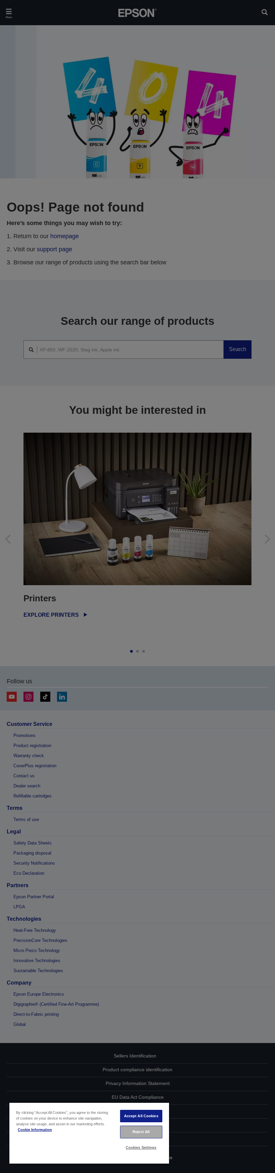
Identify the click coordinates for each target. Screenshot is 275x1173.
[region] (89, 1133)
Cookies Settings (141, 1147)
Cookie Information (35, 1130)
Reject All (141, 1132)
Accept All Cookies (141, 1116)
